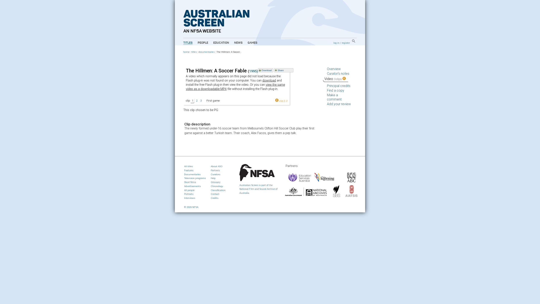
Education (221, 42)
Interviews (189, 198)
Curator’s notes (338, 74)
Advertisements (192, 186)
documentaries (206, 52)
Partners (215, 170)
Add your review (339, 104)
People (203, 42)
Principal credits (338, 86)
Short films (190, 182)
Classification (218, 190)
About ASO (217, 166)
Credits (214, 198)
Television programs (195, 178)
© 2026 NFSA (191, 207)
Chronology (217, 186)
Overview (334, 69)
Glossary (215, 182)
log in (336, 42)
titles (194, 52)
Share (281, 70)
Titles (188, 42)
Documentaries (192, 174)
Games (252, 42)
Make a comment (334, 97)
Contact (215, 194)
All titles (188, 166)
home (186, 52)
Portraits (188, 194)
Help (213, 178)
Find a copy (335, 90)
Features (188, 170)
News (238, 42)
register (346, 42)
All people (189, 190)
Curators (215, 174)
